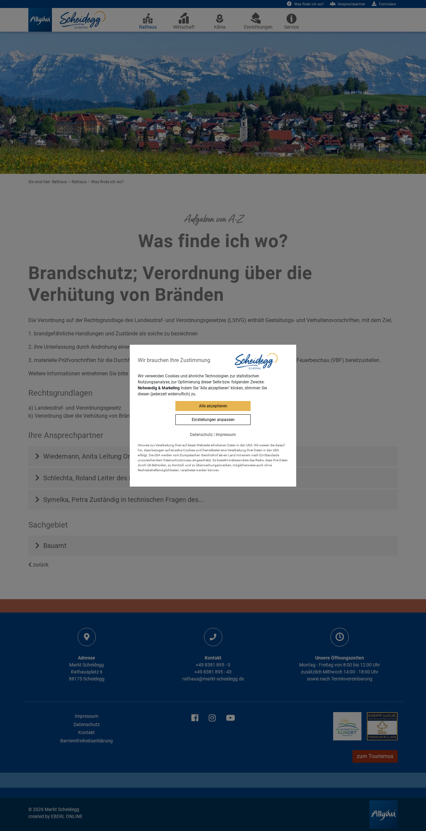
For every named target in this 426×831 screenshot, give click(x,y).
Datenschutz (201, 434)
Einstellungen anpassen (213, 419)
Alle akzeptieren (213, 406)
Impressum (226, 434)
